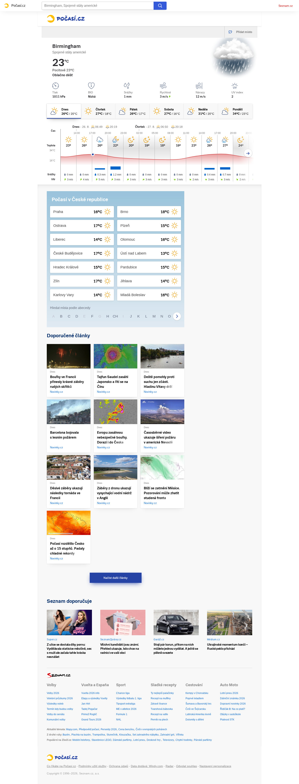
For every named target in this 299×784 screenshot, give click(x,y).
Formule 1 (121, 714)
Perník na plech (159, 719)
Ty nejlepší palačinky (162, 693)
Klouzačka (125, 734)
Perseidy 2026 (109, 729)
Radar (170, 766)
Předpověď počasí (89, 729)
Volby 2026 (53, 693)
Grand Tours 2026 (91, 719)
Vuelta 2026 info (90, 693)
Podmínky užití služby (92, 766)
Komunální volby (56, 719)
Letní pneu (139, 740)
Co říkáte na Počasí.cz (61, 766)
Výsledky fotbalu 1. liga (129, 698)
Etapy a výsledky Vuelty (94, 698)
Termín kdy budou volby (60, 709)
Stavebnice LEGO (101, 740)
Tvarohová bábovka (162, 709)
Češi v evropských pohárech (151, 729)
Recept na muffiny (161, 698)
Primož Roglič (89, 714)
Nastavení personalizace (215, 766)
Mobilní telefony (81, 740)
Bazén (66, 734)
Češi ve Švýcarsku (196, 709)
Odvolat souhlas (186, 766)
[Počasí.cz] (66, 19)
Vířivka (179, 734)
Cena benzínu (126, 729)
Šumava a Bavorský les (198, 703)
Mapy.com (71, 729)
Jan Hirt (85, 703)
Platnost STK (227, 719)
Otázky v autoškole (230, 714)
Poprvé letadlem (195, 698)
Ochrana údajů (118, 766)
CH (115, 316)
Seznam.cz (285, 5)
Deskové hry (154, 740)
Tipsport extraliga (125, 703)
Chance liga (123, 693)
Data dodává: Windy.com (147, 766)
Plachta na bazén (81, 734)
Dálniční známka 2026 (232, 698)
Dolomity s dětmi (195, 719)
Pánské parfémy (203, 740)
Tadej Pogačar (89, 709)
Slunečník (112, 734)
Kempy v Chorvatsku (197, 693)
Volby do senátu (55, 714)
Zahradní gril (167, 734)
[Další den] (248, 153)
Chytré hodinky (184, 740)
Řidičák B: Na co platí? (232, 709)
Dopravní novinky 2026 (233, 703)
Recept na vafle (159, 714)
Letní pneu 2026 (229, 693)
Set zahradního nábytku (145, 734)
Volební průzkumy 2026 (60, 698)
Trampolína (98, 734)
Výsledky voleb (55, 703)
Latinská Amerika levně (198, 714)
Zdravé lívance (159, 703)
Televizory (168, 740)
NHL (118, 719)
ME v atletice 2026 (126, 709)
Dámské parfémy (122, 740)
